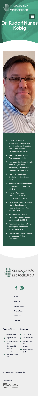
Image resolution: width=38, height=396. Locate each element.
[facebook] (16, 288)
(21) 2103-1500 (28, 334)
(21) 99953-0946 (28, 338)
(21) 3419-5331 (11, 334)
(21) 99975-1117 (11, 338)
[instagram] (22, 288)
